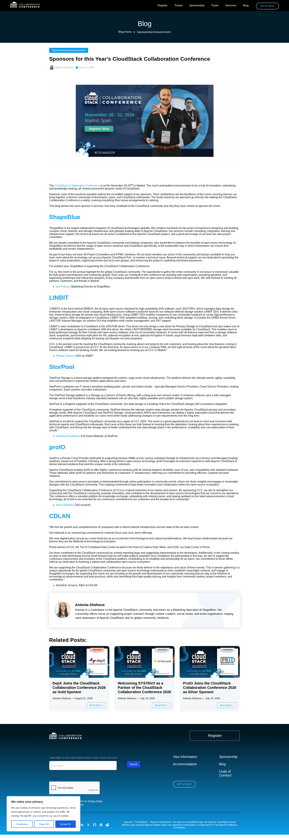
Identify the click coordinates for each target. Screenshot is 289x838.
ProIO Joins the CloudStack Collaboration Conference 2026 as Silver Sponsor (209, 687)
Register (163, 5)
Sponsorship (196, 5)
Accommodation (185, 764)
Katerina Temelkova (67, 436)
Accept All (65, 824)
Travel (214, 5)
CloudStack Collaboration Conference (77, 185)
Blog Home (125, 31)
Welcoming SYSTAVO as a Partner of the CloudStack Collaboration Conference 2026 (144, 687)
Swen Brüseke (64, 505)
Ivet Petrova (63, 286)
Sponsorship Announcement (154, 32)
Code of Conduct (225, 773)
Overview (230, 5)
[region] (43, 813)
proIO (57, 447)
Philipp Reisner (65, 355)
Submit (133, 764)
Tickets (178, 5)
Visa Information (185, 757)
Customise (22, 824)
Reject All (44, 824)
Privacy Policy (95, 801)
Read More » (96, 705)
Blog (246, 5)
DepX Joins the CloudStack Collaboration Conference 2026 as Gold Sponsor (79, 687)
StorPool (61, 366)
